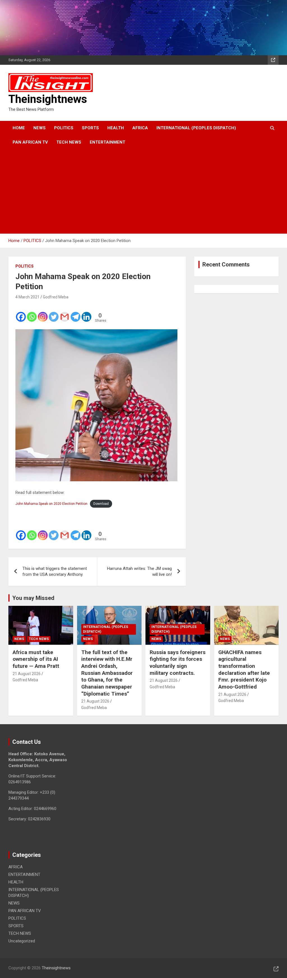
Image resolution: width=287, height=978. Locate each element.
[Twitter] (54, 313)
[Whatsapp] (32, 313)
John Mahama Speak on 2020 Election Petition (51, 504)
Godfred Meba (55, 297)
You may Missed (33, 598)
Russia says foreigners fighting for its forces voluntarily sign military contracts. (177, 662)
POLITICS (63, 127)
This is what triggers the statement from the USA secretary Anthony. (54, 571)
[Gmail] (65, 313)
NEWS (39, 127)
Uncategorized (21, 941)
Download (101, 504)
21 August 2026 (27, 673)
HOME (19, 127)
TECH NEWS (68, 142)
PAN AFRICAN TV (30, 142)
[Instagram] (43, 313)
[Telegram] (75, 313)
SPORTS (90, 127)
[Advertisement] (135, 191)
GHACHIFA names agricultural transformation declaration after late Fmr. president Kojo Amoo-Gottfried (244, 669)
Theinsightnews (47, 99)
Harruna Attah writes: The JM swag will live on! (139, 571)
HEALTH (115, 127)
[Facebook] (21, 313)
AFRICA (140, 127)
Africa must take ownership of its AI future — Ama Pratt (36, 659)
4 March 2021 (27, 297)
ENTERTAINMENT (107, 142)
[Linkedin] (86, 313)
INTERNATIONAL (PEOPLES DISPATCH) (196, 127)
